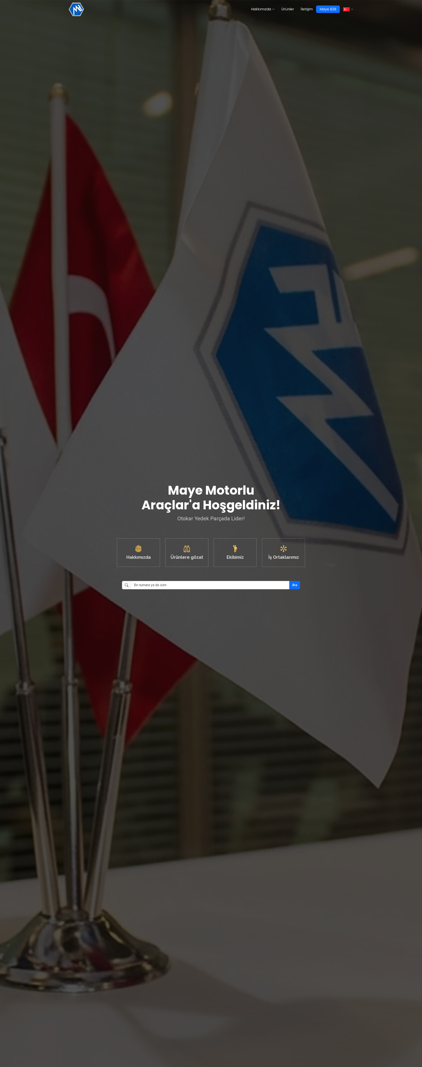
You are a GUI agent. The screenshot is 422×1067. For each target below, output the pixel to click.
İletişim (307, 9)
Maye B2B (328, 9)
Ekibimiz (235, 557)
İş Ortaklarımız (283, 557)
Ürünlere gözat (187, 557)
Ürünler (287, 9)
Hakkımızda (261, 9)
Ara (294, 585)
